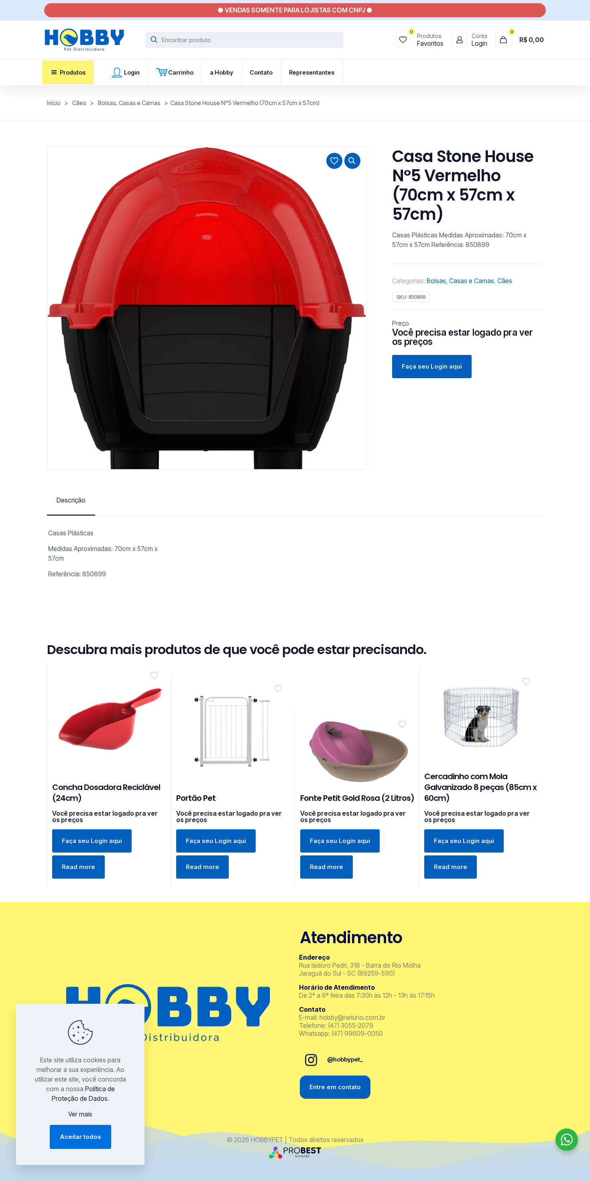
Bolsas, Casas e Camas (129, 103)
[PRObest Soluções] (295, 1156)
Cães (79, 103)
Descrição (71, 500)
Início (54, 103)
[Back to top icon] (551, 1164)
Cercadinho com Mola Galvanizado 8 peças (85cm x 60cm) (480, 787)
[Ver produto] (155, 690)
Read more (78, 867)
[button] (352, 161)
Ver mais (80, 1114)
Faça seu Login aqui (432, 366)
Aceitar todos (80, 1136)
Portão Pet (196, 798)
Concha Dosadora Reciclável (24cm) (106, 793)
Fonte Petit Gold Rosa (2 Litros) (357, 798)
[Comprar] (155, 673)
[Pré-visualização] (155, 708)
